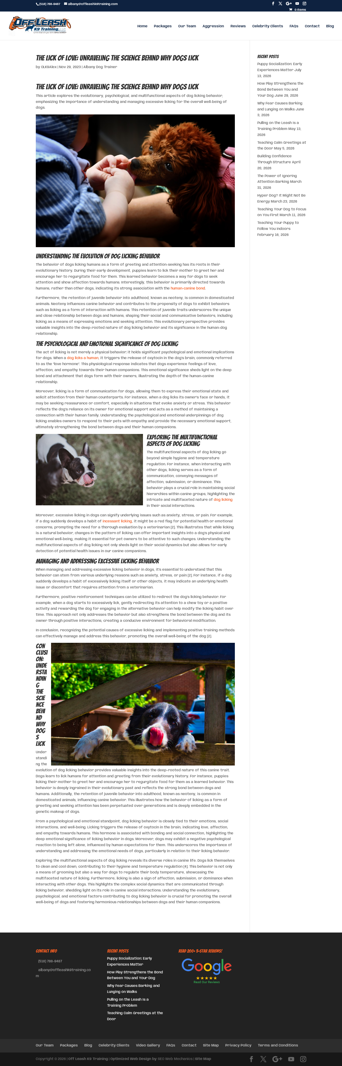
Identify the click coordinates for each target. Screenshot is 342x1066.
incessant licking (117, 521)
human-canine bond (188, 288)
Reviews (238, 26)
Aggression (213, 26)
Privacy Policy (238, 1045)
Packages (163, 26)
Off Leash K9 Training (88, 1059)
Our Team (187, 26)
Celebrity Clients (267, 26)
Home (142, 26)
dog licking (223, 500)
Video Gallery (148, 1045)
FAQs (294, 26)
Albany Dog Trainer (100, 67)
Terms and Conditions (278, 1045)
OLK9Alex (49, 67)
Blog (330, 26)
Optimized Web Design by (133, 1059)
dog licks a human (82, 358)
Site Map (211, 1045)
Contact (312, 26)
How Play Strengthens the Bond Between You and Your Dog (280, 89)
